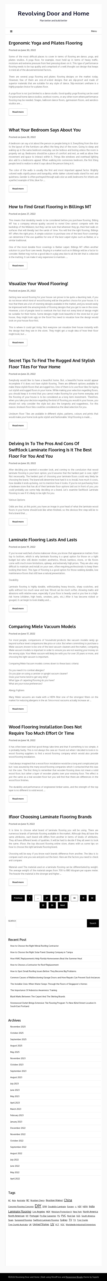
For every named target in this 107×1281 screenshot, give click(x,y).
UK (30, 1224)
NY (27, 1216)
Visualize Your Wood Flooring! (38, 283)
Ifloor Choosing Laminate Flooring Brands (50, 816)
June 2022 (15, 1166)
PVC (63, 1215)
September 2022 (18, 1147)
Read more (18, 112)
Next (62, 905)
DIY (38, 1205)
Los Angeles (38, 1211)
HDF (80, 1206)
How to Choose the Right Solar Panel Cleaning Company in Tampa (41, 952)
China (68, 1200)
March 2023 (15, 1109)
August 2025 (16, 1045)
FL (75, 1207)
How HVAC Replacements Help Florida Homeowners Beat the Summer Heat (46, 958)
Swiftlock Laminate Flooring (46, 1220)
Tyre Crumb (82, 1220)
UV (52, 1224)
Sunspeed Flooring (23, 1220)
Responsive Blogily (74, 1277)
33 (43, 905)
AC (9, 1200)
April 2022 (15, 1178)
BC (27, 1200)
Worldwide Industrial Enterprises (81, 1224)
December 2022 (17, 1128)
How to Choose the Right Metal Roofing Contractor (34, 945)
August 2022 (16, 1153)
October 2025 (17, 1033)
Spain (10, 1220)
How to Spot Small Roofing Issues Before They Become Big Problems (43, 971)
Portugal (34, 1215)
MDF (48, 1211)
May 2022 (14, 1172)
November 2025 (18, 1026)
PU (58, 1216)
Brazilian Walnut (54, 1200)
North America (90, 1211)
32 (92, 898)
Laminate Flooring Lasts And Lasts (43, 539)
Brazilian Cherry (38, 1200)
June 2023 (15, 1090)
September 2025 (18, 1039)
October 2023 (16, 1064)
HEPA (85, 1206)
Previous (18, 898)
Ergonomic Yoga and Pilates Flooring (45, 43)
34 (52, 905)
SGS (78, 1216)
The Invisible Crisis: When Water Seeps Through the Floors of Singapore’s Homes (48, 984)
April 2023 (15, 1102)
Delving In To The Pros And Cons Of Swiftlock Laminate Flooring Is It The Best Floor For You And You (50, 450)
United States (41, 1224)
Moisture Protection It (62, 1211)
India (92, 1206)
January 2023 (16, 1121)
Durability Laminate (57, 1206)
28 (56, 898)
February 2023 (17, 1115)
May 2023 (14, 1096)
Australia (21, 1200)
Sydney (63, 1219)
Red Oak (71, 1216)
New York (77, 1211)
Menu (94, 31)
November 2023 (17, 1058)
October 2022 (16, 1140)
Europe (70, 1206)
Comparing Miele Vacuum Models (42, 626)
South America (88, 1216)
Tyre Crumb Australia (18, 1224)
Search (12, 921)
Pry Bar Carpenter (48, 1216)
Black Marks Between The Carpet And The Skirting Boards (37, 996)
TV (70, 1219)
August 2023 (16, 1077)
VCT (57, 1224)
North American (16, 1215)
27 (47, 898)
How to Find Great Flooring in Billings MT (50, 206)
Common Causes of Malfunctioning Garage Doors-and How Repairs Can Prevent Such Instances (55, 977)
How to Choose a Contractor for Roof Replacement (34, 964)
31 (83, 898)
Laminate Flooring (19, 1211)
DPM (44, 1206)
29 (65, 898)
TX (74, 1220)
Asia (14, 1200)
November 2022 (17, 1134)
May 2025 (15, 1052)
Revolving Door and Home (53, 13)
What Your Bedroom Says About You (45, 129)
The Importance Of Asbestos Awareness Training (33, 990)
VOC (62, 1224)
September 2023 (18, 1071)
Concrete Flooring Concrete (21, 1206)
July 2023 (14, 1083)
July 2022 (14, 1159)
